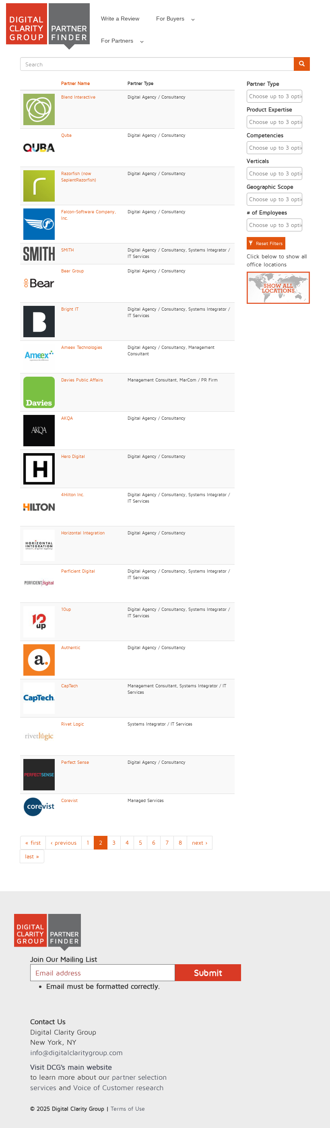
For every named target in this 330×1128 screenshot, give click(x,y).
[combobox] (275, 96)
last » (32, 856)
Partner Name (75, 83)
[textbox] (276, 96)
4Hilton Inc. (73, 494)
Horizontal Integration (83, 533)
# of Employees (267, 212)
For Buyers (166, 19)
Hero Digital (73, 456)
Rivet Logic (72, 724)
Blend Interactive (78, 97)
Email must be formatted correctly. (103, 986)
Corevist (69, 800)
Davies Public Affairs (82, 380)
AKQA (67, 418)
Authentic (70, 647)
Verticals (258, 160)
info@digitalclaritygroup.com (76, 1052)
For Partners (113, 41)
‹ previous (63, 842)
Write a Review (120, 18)
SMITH (67, 250)
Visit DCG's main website (71, 1067)
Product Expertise (269, 109)
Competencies (265, 135)
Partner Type (263, 83)
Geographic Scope (270, 186)
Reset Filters (268, 243)
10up (66, 609)
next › (199, 842)
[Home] (48, 26)
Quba (66, 135)
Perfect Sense (75, 762)
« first (33, 842)
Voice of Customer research (118, 1087)
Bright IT (69, 309)
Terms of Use (128, 1108)
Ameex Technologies (81, 347)
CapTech (69, 686)
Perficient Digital (78, 571)
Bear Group (72, 271)
